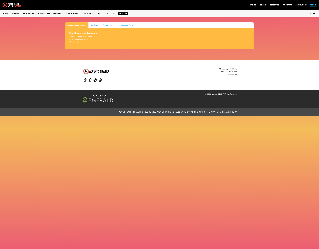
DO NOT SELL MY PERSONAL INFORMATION (187, 112)
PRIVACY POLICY (229, 112)
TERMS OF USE (214, 112)
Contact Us (232, 74)
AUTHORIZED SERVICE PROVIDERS (151, 112)
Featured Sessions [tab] (110, 25)
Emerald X (215, 94)
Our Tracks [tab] (94, 25)
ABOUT (122, 112)
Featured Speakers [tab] (128, 25)
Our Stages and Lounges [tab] (76, 25)
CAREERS (131, 112)
